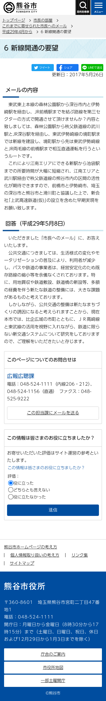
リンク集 (79, 555)
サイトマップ (22, 563)
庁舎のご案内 (53, 654)
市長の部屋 (42, 20)
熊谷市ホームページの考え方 (30, 547)
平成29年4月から (17, 32)
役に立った (23, 483)
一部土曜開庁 (53, 680)
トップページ (13, 20)
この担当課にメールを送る (53, 413)
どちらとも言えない (31, 490)
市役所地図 (53, 667)
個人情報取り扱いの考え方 (34, 555)
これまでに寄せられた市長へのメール (34, 26)
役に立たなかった (29, 497)
